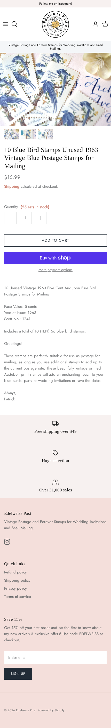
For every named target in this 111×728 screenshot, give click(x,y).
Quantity (11, 207)
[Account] (94, 24)
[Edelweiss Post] (55, 24)
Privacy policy (15, 588)
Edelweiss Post (26, 710)
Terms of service (17, 596)
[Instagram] (7, 542)
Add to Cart (55, 240)
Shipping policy (17, 580)
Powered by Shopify (51, 710)
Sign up (18, 673)
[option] (55, 90)
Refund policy (15, 572)
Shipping (11, 186)
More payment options (55, 270)
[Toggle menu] (5, 24)
